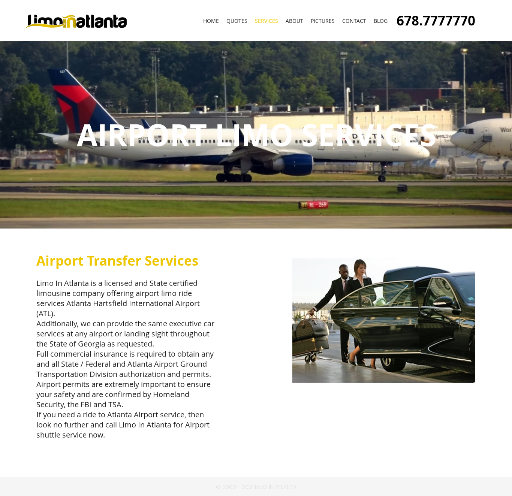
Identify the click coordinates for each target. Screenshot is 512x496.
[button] (322, 21)
